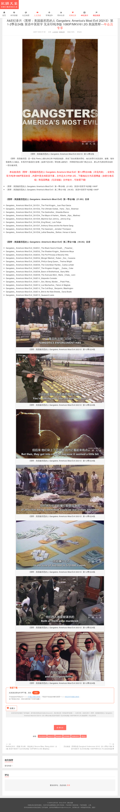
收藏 (12, 708)
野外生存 (60, 15)
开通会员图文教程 (34, 697)
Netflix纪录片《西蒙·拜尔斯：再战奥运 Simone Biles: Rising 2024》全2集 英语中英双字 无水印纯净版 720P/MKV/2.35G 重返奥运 (31, 747)
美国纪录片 (75, 736)
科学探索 (14, 15)
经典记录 (62, 32)
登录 (36, 692)
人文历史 (37, 15)
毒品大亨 (51, 736)
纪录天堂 (9, 4)
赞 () (61, 727)
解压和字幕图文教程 (72, 697)
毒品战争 (59, 736)
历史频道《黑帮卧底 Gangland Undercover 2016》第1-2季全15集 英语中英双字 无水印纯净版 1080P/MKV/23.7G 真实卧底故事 (89, 747)
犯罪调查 (67, 736)
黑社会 (83, 736)
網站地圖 (70, 803)
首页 (4, 15)
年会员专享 (42, 736)
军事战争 (49, 15)
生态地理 (25, 15)
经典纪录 (72, 15)
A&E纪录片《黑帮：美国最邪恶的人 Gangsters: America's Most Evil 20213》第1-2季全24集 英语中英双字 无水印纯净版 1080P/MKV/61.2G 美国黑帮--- (60, 24)
